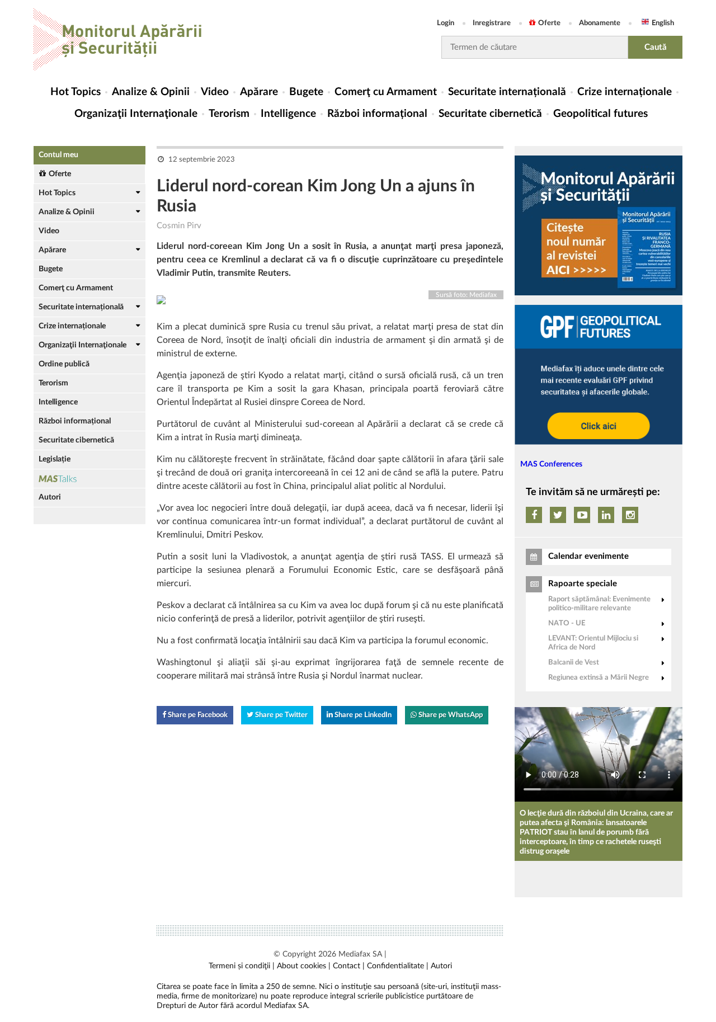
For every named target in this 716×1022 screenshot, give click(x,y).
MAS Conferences (551, 464)
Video (215, 92)
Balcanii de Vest (573, 662)
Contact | (349, 966)
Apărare (259, 92)
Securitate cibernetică (490, 114)
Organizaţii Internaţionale (135, 114)
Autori (50, 497)
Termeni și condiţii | (242, 966)
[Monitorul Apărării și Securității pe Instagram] (630, 515)
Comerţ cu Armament (386, 92)
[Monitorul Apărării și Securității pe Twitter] (558, 515)
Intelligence (288, 114)
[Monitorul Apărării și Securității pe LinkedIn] (606, 515)
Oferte (549, 23)
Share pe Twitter (280, 715)
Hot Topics (75, 92)
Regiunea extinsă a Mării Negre (598, 677)
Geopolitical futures (600, 114)
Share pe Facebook (197, 715)
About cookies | (304, 966)
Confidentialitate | (397, 966)
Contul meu (58, 155)
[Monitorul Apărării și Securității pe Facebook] (534, 515)
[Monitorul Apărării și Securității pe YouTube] (582, 515)
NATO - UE (566, 623)
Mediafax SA (360, 954)
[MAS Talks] (89, 478)
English (663, 23)
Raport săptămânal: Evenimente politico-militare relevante (599, 604)
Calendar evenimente (588, 556)
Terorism (229, 114)
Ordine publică (64, 364)
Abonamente (599, 23)
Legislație (54, 459)
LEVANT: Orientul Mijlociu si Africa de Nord (593, 643)
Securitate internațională (507, 92)
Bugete (306, 92)
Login (445, 23)
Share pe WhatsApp (450, 715)
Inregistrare (492, 23)
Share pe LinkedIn (362, 715)
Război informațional (377, 114)
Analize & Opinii (151, 92)
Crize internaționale (624, 92)
